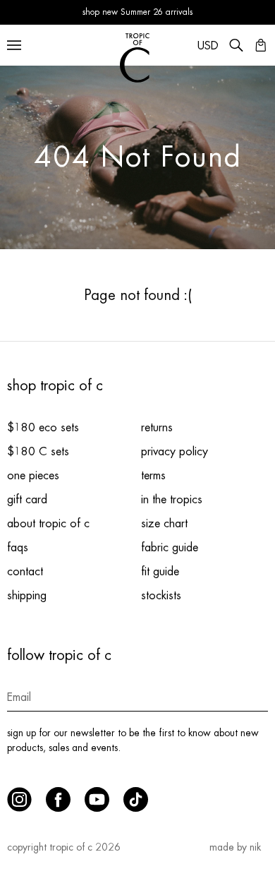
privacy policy (174, 451)
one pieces (33, 475)
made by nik (235, 847)
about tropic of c (48, 523)
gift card (27, 499)
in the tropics (171, 499)
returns (157, 427)
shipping (27, 595)
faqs (17, 547)
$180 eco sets (43, 427)
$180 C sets (38, 451)
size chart (164, 523)
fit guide (160, 571)
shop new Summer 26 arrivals (137, 12)
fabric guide (169, 547)
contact (25, 571)
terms (153, 475)
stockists (161, 595)
